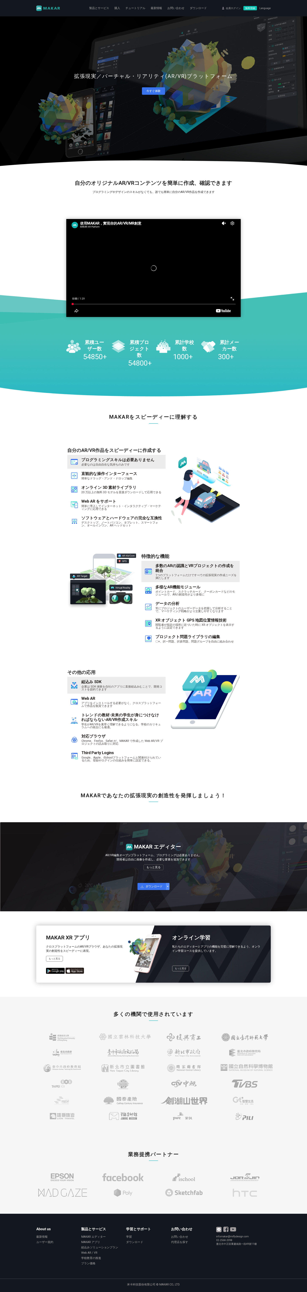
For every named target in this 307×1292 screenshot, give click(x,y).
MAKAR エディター (93, 1236)
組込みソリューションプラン (99, 1247)
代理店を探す (179, 1242)
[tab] (116, 462)
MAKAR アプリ (90, 1242)
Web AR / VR (89, 1252)
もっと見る (153, 867)
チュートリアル (135, 8)
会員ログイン (233, 8)
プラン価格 (88, 1263)
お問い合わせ (175, 8)
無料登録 (250, 8)
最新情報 (156, 8)
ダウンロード (198, 8)
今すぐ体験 (153, 91)
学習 (129, 1236)
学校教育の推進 (91, 1258)
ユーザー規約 (44, 1242)
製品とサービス (99, 8)
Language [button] (265, 8)
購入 (117, 8)
